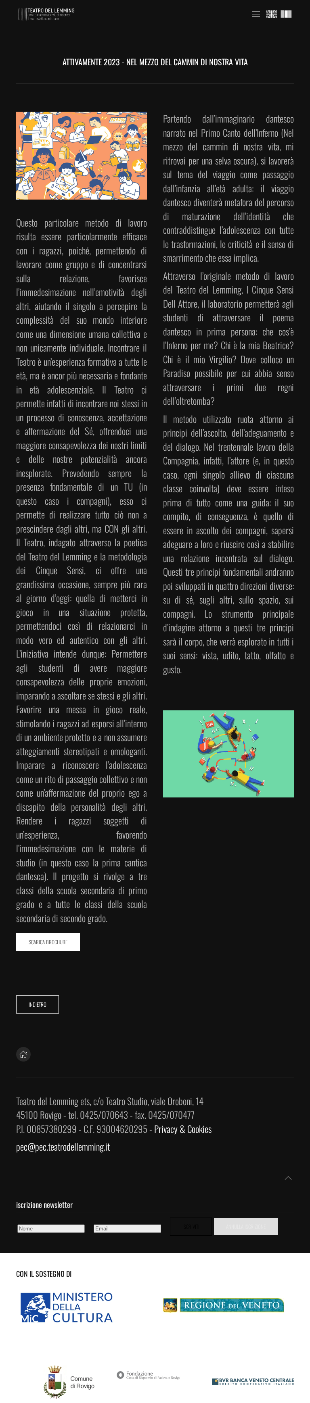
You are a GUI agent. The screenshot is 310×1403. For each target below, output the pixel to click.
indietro (37, 1004)
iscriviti (190, 1226)
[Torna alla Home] (46, 14)
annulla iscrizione (246, 1226)
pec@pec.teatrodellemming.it (63, 1146)
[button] (256, 14)
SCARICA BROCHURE (48, 942)
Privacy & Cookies (183, 1129)
